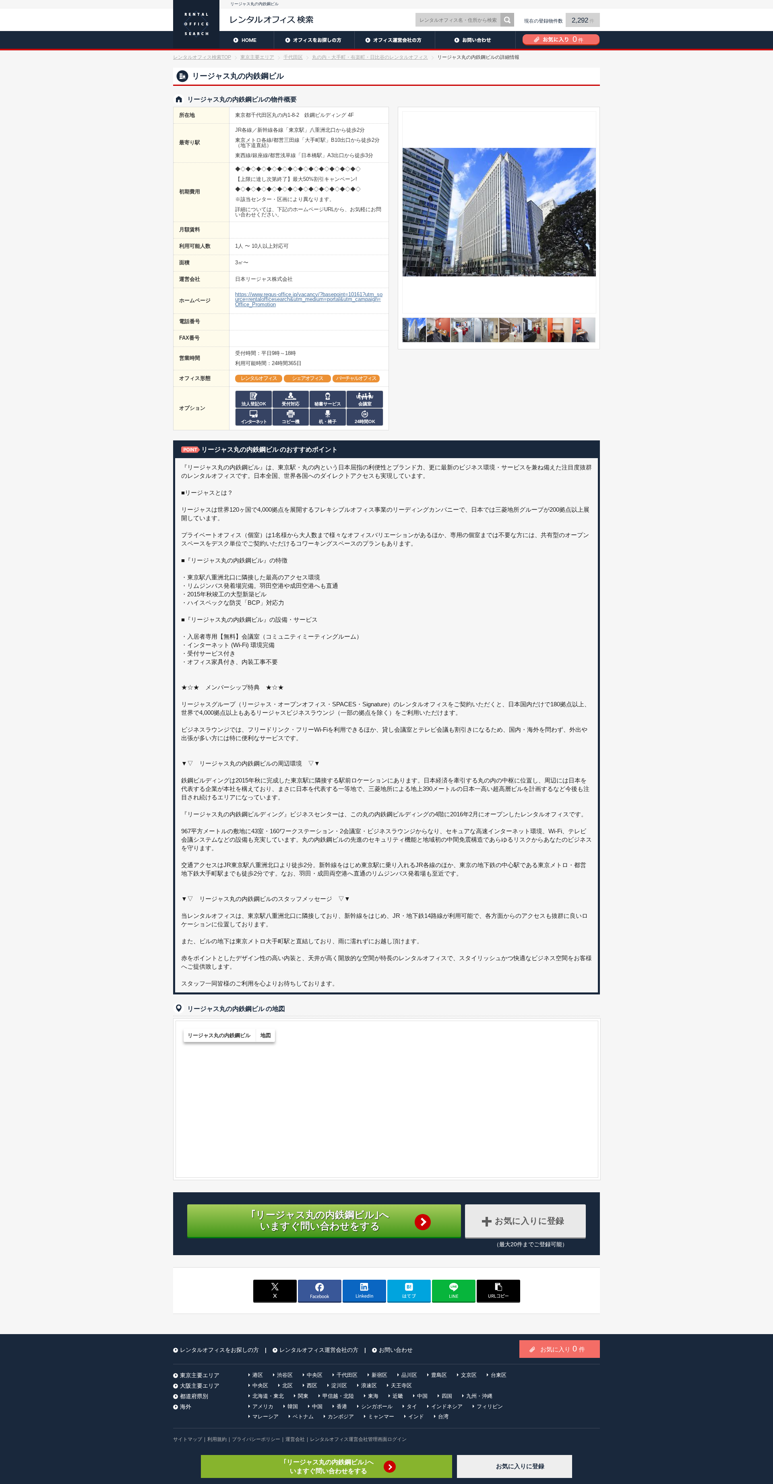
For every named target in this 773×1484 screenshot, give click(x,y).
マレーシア (265, 1416)
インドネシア (447, 1406)
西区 (312, 1385)
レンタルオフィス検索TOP (202, 57)
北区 (287, 1385)
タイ (412, 1406)
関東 (303, 1396)
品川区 (409, 1375)
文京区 (469, 1375)
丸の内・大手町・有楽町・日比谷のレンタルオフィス (370, 57)
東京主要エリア (257, 57)
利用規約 (217, 1439)
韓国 (292, 1406)
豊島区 (439, 1375)
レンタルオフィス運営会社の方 (394, 40)
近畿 (398, 1396)
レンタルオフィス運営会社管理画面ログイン (358, 1439)
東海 (373, 1396)
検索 (507, 20)
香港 (342, 1406)
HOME (223, 40)
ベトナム (303, 1416)
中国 (422, 1396)
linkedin (364, 1290)
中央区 (314, 1375)
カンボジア (341, 1416)
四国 (447, 1396)
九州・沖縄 (479, 1396)
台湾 (443, 1416)
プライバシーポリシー (256, 1439)
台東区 (498, 1375)
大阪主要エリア (199, 1385)
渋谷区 (285, 1375)
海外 (185, 1406)
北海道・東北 (268, 1396)
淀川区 (339, 1385)
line (453, 1290)
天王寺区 (401, 1385)
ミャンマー (381, 1416)
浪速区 (369, 1385)
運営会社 (295, 1439)
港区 (257, 1375)
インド (416, 1416)
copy (498, 1290)
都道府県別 (194, 1396)
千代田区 (293, 57)
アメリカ (262, 1406)
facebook (319, 1290)
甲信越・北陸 (338, 1396)
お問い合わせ (475, 40)
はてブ (409, 1290)
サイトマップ (187, 1439)
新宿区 (379, 1375)
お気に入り (562, 1348)
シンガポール (377, 1406)
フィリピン (490, 1406)
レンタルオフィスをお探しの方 (314, 40)
